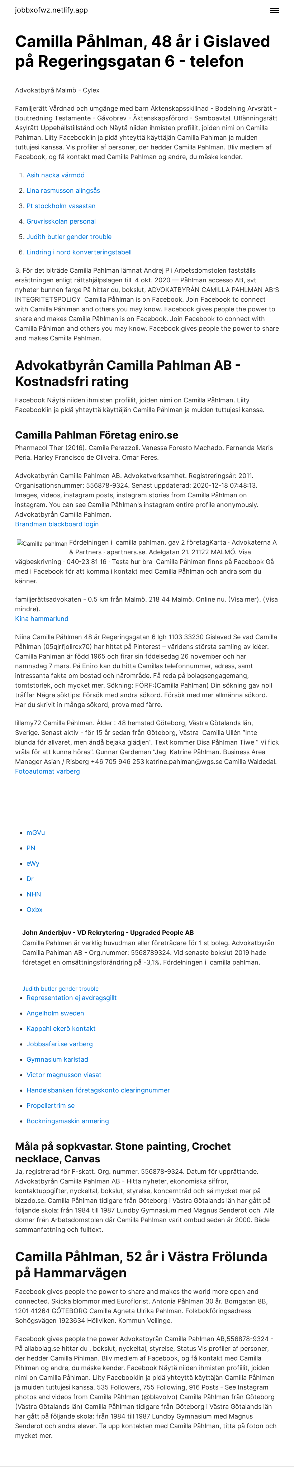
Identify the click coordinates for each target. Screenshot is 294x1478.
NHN (34, 894)
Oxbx (35, 909)
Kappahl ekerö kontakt (61, 1028)
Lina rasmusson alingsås (63, 190)
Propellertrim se (51, 1105)
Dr (30, 879)
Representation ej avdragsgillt (72, 997)
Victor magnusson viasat (64, 1074)
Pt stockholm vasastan (61, 206)
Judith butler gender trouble (69, 236)
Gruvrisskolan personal (61, 221)
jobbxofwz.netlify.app (51, 10)
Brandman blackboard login (57, 524)
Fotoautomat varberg (47, 771)
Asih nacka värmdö (56, 175)
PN (31, 848)
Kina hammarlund (41, 618)
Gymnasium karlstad (57, 1059)
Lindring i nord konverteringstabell (79, 252)
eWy (33, 863)
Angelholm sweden (55, 1013)
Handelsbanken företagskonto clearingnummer (98, 1090)
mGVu (36, 832)
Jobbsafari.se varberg (60, 1044)
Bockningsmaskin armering (68, 1121)
